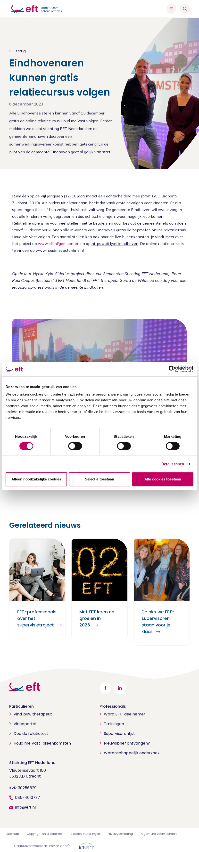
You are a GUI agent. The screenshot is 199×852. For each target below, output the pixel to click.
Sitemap (12, 834)
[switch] (75, 446)
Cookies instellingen (85, 834)
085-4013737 (27, 797)
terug (20, 51)
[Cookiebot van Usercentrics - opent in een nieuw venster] (172, 369)
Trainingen (114, 724)
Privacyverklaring (120, 834)
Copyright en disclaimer (45, 834)
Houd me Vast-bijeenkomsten (42, 743)
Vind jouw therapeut (33, 714)
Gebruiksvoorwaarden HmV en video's (42, 846)
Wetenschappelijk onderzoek (132, 753)
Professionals (113, 706)
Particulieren (21, 706)
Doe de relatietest (31, 733)
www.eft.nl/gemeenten (58, 243)
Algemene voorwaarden (159, 834)
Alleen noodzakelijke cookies (36, 479)
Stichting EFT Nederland (32, 762)
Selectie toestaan (99, 479)
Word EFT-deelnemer (124, 714)
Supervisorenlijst (119, 733)
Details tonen (172, 464)
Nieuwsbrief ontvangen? (127, 743)
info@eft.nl (25, 807)
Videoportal (25, 724)
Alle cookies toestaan (162, 479)
